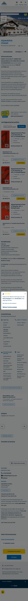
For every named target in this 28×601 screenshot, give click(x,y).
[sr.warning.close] (25, 294)
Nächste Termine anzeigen (10, 307)
